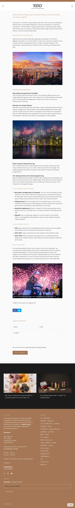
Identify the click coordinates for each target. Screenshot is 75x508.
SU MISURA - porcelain (47, 432)
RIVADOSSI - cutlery (46, 445)
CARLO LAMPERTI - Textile (48, 443)
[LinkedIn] (11, 473)
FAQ (41, 459)
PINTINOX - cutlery (46, 426)
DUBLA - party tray (46, 440)
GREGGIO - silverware (47, 421)
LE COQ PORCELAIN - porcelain (49, 423)
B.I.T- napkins (44, 437)
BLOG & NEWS (44, 448)
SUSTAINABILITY (45, 456)
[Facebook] (4, 473)
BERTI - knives (44, 434)
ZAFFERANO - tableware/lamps (50, 429)
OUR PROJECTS (45, 454)
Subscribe (9, 491)
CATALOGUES (44, 451)
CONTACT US (44, 462)
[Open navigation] (3, 6)
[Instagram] (8, 473)
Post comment (20, 352)
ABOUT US (43, 465)
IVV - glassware (45, 418)
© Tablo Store (7, 504)
